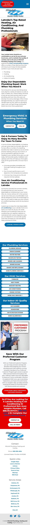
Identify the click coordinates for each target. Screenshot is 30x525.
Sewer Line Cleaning (15, 261)
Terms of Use (15, 470)
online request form (14, 415)
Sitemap (15, 472)
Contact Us (10, 126)
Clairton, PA (15, 483)
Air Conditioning (15, 289)
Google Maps (15, 461)
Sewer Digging (15, 264)
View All (15, 510)
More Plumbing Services (14, 271)
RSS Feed (15, 475)
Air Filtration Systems (15, 312)
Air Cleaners (15, 306)
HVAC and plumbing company (18, 63)
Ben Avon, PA (15, 506)
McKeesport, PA (15, 488)
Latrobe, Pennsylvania (15, 224)
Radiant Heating (15, 285)
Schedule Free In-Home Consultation (7, 4)
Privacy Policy (15, 468)
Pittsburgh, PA (15, 490)
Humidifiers (15, 309)
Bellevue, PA (15, 504)
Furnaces (15, 279)
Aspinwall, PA (15, 493)
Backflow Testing (15, 258)
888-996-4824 (17, 451)
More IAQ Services (14, 316)
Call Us (21, 126)
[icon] (11, 516)
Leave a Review (15, 464)
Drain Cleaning (15, 251)
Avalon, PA (15, 496)
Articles (15, 466)
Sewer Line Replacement (15, 267)
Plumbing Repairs (15, 248)
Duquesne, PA (15, 485)
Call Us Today (15, 424)
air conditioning (6, 208)
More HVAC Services (15, 295)
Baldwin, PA (15, 498)
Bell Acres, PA (15, 501)
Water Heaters (15, 254)
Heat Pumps (15, 282)
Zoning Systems (15, 292)
